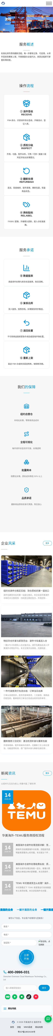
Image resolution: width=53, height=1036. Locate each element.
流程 (19, 1027)
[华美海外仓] (13, 1022)
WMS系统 (28, 1027)
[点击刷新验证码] (45, 943)
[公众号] (21, 996)
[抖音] (29, 996)
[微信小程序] (7, 996)
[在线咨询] (48, 1018)
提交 (44, 988)
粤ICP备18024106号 (26, 1032)
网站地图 (39, 1027)
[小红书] (36, 996)
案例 (12, 1027)
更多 (47, 543)
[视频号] (14, 996)
